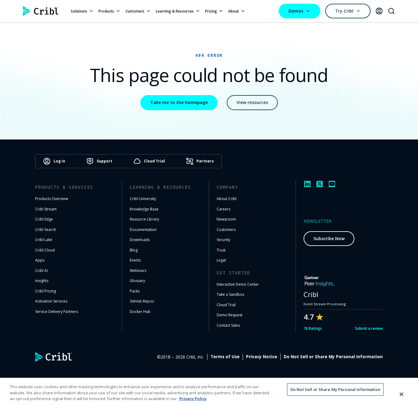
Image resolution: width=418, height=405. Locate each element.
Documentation (143, 229)
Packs (135, 291)
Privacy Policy (193, 398)
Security (223, 239)
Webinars (138, 270)
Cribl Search (45, 229)
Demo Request (229, 315)
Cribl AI (41, 270)
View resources (252, 102)
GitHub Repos (142, 301)
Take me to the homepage (179, 102)
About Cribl (227, 198)
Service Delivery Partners (56, 311)
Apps (39, 260)
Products (106, 11)
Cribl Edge (44, 219)
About (233, 11)
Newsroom (226, 219)
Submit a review (369, 328)
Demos (296, 11)
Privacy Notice (261, 356)
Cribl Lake (43, 239)
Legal (221, 260)
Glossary (137, 280)
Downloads (140, 239)
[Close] (401, 394)
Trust (221, 250)
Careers (223, 209)
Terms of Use (225, 356)
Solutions (79, 11)
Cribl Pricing (45, 291)
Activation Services (51, 301)
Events (135, 260)
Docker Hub (140, 311)
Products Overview (51, 198)
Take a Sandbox (230, 294)
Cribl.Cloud (45, 250)
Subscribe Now (329, 238)
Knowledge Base (144, 209)
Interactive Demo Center (238, 284)
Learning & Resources (175, 11)
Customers (134, 11)
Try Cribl (344, 11)
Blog (134, 250)
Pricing (211, 11)
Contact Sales (228, 325)
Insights (41, 280)
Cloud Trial (226, 304)
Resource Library (144, 219)
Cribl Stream (46, 209)
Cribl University (143, 198)
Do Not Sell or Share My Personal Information (333, 356)
